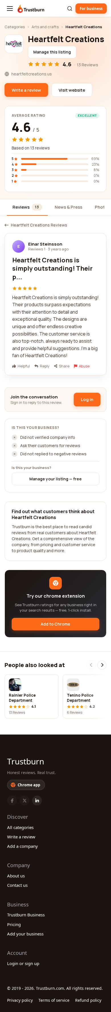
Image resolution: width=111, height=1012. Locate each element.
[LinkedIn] (37, 800)
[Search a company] (70, 8)
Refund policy (88, 1000)
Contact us (17, 885)
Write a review (21, 837)
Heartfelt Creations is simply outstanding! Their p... (52, 268)
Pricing (14, 924)
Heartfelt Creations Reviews (39, 225)
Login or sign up (23, 963)
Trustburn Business (26, 915)
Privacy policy (20, 1000)
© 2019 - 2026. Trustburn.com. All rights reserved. (55, 988)
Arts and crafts (45, 26)
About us (16, 876)
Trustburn (25, 761)
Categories (15, 26)
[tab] (27, 207)
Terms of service (53, 1000)
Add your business (25, 934)
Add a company (22, 846)
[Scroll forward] (101, 665)
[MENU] (9, 8)
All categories (20, 827)
